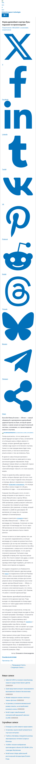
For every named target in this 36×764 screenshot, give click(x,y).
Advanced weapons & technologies (11, 12)
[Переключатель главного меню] (5, 15)
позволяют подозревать (16, 484)
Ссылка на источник (9, 657)
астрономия (24, 28)
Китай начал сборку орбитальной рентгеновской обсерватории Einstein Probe (18, 756)
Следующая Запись (18, 667)
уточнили (20, 518)
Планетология (6, 28)
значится (29, 622)
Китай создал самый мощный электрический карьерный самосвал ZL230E (17, 715)
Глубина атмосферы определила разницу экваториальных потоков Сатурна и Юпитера (19, 738)
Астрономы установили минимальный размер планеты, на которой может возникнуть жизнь (18, 706)
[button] (4, 435)
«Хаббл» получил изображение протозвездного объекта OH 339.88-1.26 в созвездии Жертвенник (19, 747)
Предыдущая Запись (18, 665)
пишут (7, 573)
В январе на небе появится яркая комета (19, 726)
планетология (6, 30)
